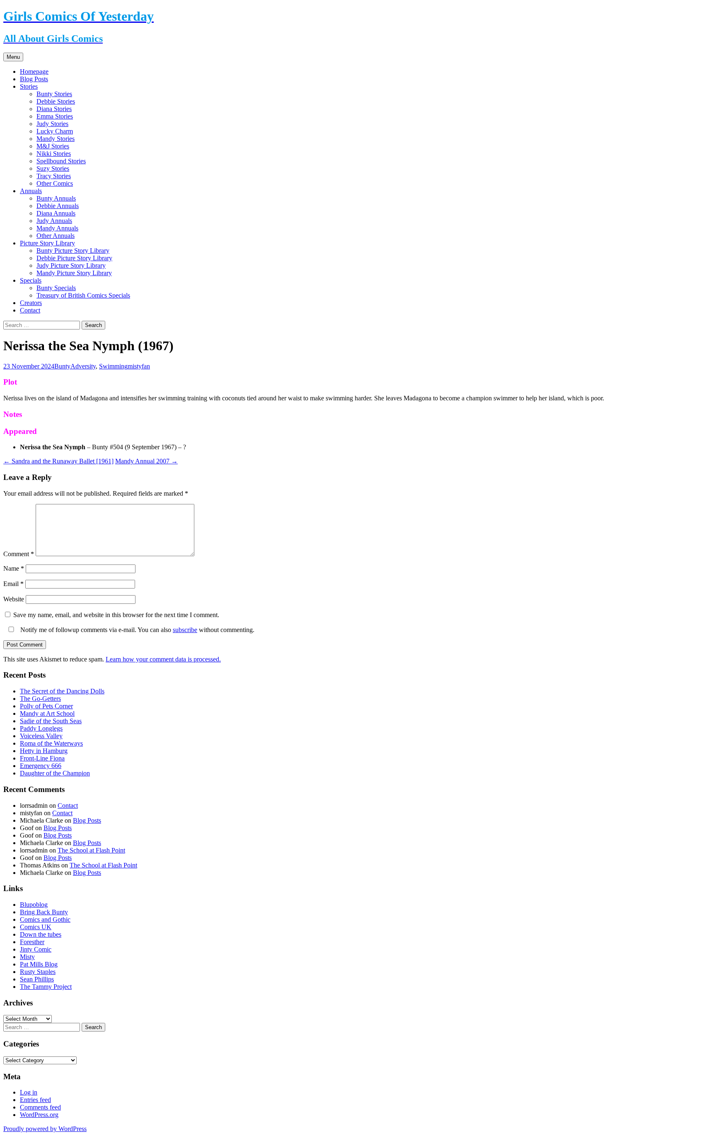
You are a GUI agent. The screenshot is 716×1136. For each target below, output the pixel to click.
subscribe (185, 629)
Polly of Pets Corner (46, 706)
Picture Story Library (47, 243)
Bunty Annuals (56, 198)
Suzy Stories (52, 168)
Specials (30, 280)
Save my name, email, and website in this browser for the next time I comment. (116, 614)
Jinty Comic (35, 949)
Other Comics (54, 183)
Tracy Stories (53, 175)
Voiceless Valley (41, 735)
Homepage (34, 71)
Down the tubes (40, 934)
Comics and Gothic (45, 919)
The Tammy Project (46, 986)
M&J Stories (52, 146)
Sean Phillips (37, 979)
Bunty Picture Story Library (72, 250)
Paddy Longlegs (41, 728)
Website (13, 599)
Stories (29, 86)
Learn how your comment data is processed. (163, 659)
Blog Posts (34, 78)
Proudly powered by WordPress (45, 1128)
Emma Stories (54, 116)
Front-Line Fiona (42, 758)
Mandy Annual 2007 (146, 461)
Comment (18, 553)
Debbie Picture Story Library (74, 258)
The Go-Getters (40, 698)
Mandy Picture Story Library (74, 272)
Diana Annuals (55, 213)
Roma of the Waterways (51, 743)
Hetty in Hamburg (44, 750)
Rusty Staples (38, 971)
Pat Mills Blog (39, 964)
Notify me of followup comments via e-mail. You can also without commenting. (136, 629)
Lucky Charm (54, 131)
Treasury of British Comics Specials (83, 295)
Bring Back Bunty (44, 912)
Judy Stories (52, 123)
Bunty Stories (54, 93)
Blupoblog (34, 904)
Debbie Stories (55, 101)
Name (13, 568)
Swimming (113, 366)
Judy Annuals (54, 220)
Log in (28, 1092)
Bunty (62, 366)
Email (13, 583)
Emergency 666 (40, 765)
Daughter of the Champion (55, 773)
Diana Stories (54, 108)
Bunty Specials (56, 287)
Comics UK (35, 926)
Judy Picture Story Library (71, 265)
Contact (30, 310)
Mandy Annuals (57, 228)
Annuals (31, 190)
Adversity (83, 366)
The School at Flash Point (91, 850)
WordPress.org (39, 1114)
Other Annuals (55, 235)
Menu (13, 57)
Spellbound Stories (61, 161)
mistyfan (139, 366)
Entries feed (35, 1099)
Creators (31, 302)
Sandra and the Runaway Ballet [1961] (58, 461)
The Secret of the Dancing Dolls (62, 691)
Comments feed (40, 1107)
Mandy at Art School (47, 713)
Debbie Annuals (57, 205)
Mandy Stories (55, 138)
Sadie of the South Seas (51, 720)
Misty (27, 956)
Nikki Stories (53, 153)
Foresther (32, 941)
